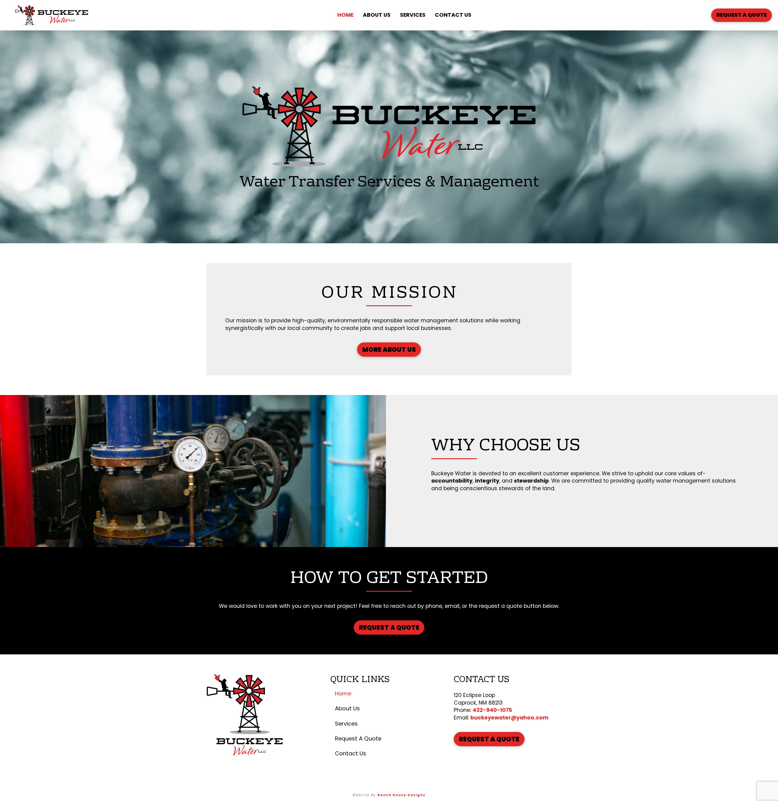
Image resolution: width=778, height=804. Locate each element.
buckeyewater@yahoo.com (509, 717)
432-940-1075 (492, 710)
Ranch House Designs (401, 795)
